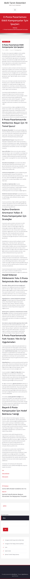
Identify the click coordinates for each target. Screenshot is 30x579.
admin (6, 50)
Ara (4, 518)
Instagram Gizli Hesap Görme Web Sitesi (14, 540)
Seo (3, 470)
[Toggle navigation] (15, 9)
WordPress (14, 574)
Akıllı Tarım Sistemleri (15, 2)
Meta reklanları (5, 473)
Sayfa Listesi (8, 551)
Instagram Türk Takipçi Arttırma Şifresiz (14, 543)
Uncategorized (17, 50)
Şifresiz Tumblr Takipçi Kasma (12, 554)
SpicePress (24, 574)
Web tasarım (5, 476)
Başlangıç (15, 27)
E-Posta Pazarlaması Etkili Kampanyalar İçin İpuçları (16, 29)
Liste (6, 547)
